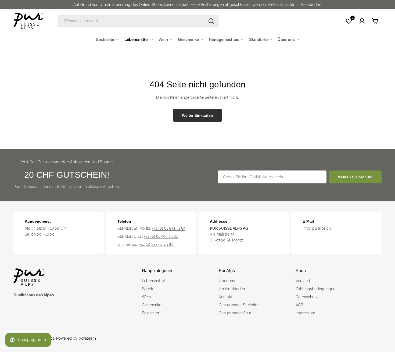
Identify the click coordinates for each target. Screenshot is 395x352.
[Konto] (362, 21)
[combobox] (138, 21)
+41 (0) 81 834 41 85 (168, 228)
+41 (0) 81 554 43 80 (161, 236)
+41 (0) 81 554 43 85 (156, 244)
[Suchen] (211, 21)
